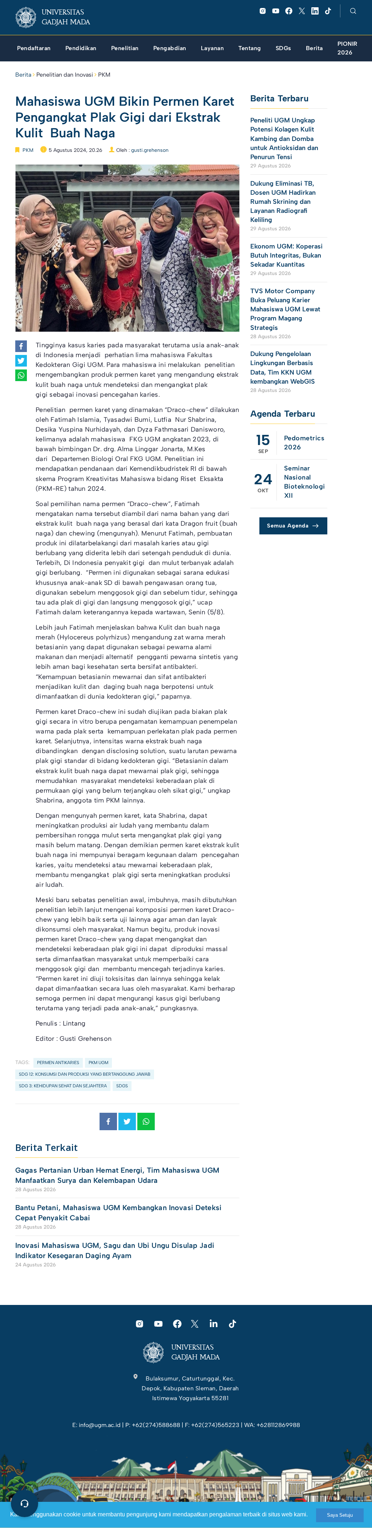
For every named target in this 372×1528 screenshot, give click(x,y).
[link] (58, 17)
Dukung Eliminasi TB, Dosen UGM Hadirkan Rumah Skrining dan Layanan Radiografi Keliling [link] (283, 201)
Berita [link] (23, 74)
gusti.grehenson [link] (150, 150)
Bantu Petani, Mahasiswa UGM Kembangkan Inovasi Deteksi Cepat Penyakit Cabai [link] (118, 1212)
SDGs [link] (122, 1085)
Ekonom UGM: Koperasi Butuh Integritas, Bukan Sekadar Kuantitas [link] (286, 255)
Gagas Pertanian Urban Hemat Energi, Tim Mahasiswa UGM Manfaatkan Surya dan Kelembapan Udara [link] (117, 1175)
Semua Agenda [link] (288, 525)
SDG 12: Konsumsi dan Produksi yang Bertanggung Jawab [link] (84, 1074)
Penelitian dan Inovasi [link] (64, 74)
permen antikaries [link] (58, 1062)
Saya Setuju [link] (340, 1515)
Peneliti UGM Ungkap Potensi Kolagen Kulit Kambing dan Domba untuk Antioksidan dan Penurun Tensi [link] (284, 138)
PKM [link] (104, 74)
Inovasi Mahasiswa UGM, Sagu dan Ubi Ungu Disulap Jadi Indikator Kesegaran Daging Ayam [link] (114, 1250)
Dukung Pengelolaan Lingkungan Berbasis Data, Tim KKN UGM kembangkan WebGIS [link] (283, 367)
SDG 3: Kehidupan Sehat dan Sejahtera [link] (63, 1085)
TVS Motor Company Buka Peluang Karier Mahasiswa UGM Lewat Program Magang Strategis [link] (285, 309)
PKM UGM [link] (98, 1062)
